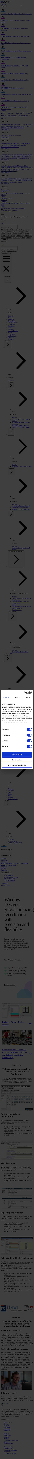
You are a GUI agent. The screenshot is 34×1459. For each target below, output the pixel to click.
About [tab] (28, 697)
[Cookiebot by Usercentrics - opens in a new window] (24, 692)
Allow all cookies (17, 754)
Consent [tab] (6, 697)
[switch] (29, 735)
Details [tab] (17, 697)
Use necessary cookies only (17, 765)
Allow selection (17, 760)
